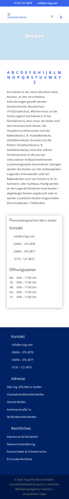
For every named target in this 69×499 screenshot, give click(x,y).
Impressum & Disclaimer (22, 437)
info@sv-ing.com (24, 236)
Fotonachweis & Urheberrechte (27, 451)
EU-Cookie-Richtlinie (19, 459)
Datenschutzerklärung (21, 444)
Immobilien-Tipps (34, 494)
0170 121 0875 (23, 3)
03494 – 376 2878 (24, 244)
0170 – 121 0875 (24, 259)
